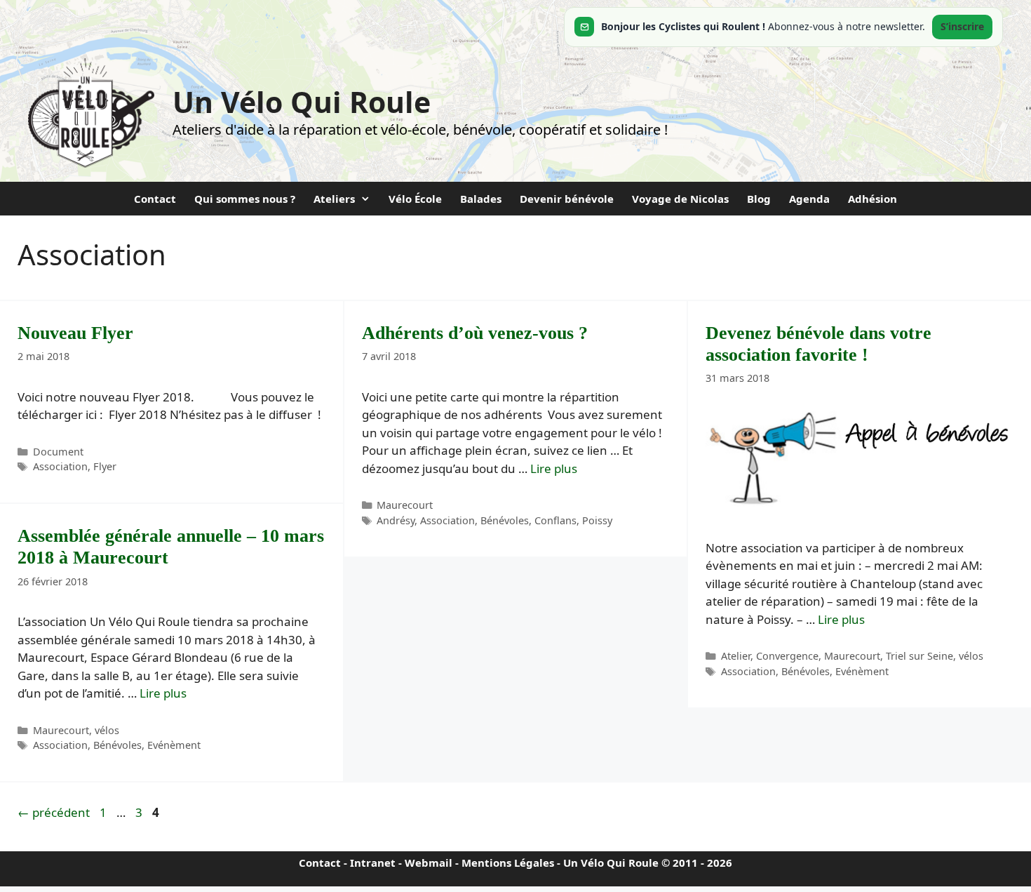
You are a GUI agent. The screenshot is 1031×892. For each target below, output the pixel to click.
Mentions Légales (507, 863)
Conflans (555, 520)
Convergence (787, 656)
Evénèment (862, 671)
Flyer (104, 466)
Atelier (735, 656)
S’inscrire (962, 26)
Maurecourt (405, 505)
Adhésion (872, 199)
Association (60, 466)
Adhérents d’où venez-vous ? (475, 333)
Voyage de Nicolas (680, 199)
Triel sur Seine (919, 656)
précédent (54, 812)
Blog (759, 199)
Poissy (597, 520)
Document (58, 451)
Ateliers (334, 199)
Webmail (428, 863)
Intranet (373, 863)
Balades (480, 199)
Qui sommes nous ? (244, 199)
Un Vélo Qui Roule (302, 101)
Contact (155, 199)
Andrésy (396, 520)
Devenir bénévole (567, 199)
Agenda (809, 199)
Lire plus (553, 468)
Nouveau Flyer (75, 333)
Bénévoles (504, 520)
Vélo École (415, 199)
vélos (971, 656)
